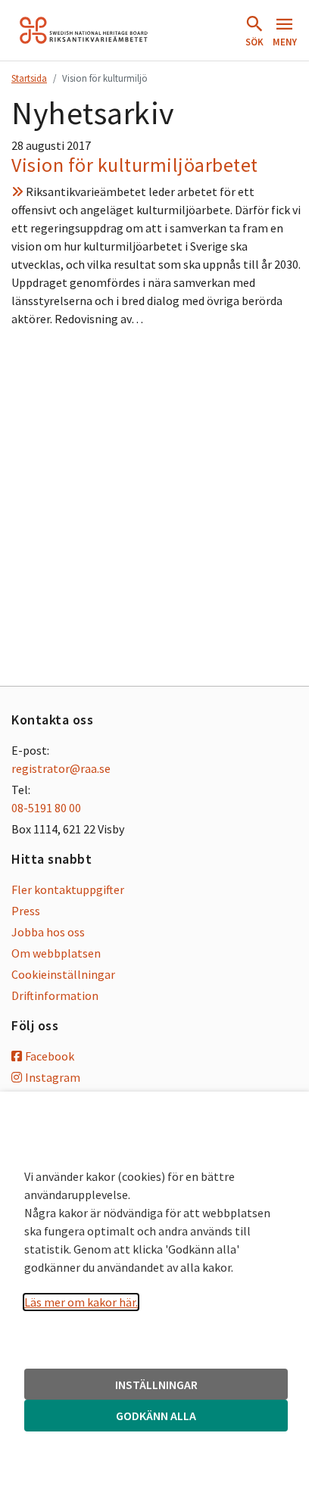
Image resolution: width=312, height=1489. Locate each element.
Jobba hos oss (48, 931)
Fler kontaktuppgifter (67, 889)
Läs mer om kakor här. (81, 1302)
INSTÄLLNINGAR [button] (156, 1384)
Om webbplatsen (56, 953)
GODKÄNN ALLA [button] (156, 1415)
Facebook (49, 1056)
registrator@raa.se (61, 768)
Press (25, 910)
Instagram (52, 1077)
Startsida (29, 78)
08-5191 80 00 (46, 807)
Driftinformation (54, 995)
